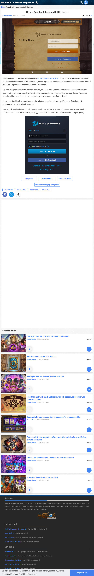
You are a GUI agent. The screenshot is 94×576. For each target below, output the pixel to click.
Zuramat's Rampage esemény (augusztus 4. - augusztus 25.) (54, 417)
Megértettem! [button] (82, 573)
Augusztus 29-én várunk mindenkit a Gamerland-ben (50, 457)
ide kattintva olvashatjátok (48, 78)
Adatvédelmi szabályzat (13, 568)
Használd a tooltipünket (13, 564)
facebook (8, 190)
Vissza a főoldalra (65, 179)
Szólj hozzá (29, 179)
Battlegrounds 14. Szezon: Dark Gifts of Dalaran (48, 336)
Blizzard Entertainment (12, 541)
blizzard (34, 190)
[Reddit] (18, 194)
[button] (2, 2)
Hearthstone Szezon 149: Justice (41, 356)
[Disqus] (47, 231)
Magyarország (21, 2)
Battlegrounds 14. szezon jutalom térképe (45, 377)
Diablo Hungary (10, 537)
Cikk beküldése (10, 552)
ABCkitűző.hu (9, 533)
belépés (46, 190)
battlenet (22, 190)
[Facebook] (4, 194)
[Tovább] (89, 349)
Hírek (3, 7)
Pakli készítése (47, 179)
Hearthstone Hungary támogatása (47, 185)
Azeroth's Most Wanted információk (42, 477)
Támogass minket (11, 556)
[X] (11, 194)
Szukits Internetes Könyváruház (15, 529)
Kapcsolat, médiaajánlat (13, 560)
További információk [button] (27, 574)
